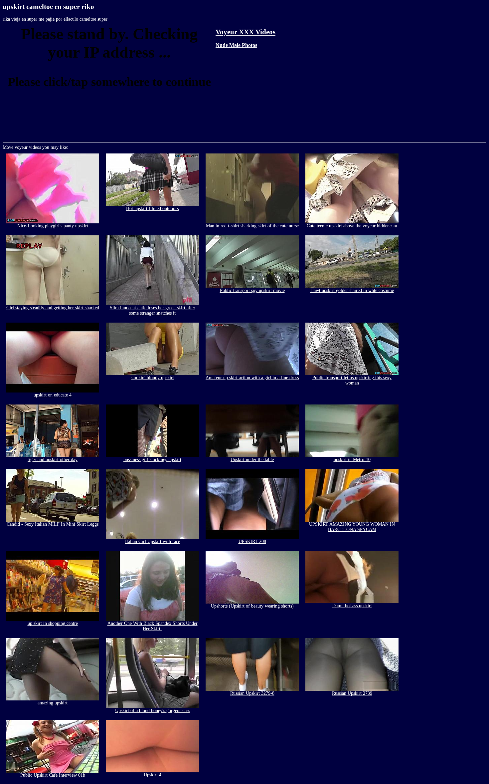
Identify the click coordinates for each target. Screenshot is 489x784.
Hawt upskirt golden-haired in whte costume (352, 290)
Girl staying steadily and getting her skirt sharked (52, 307)
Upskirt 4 (152, 774)
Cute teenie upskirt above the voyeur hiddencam (352, 225)
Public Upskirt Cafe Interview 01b (52, 775)
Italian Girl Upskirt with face (152, 541)
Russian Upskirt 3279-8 (252, 693)
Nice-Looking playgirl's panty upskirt (52, 225)
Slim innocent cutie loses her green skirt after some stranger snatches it (152, 310)
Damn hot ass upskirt (352, 605)
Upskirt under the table (252, 459)
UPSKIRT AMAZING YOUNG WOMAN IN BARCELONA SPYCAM (352, 527)
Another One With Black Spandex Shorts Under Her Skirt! (152, 626)
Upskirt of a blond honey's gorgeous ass (152, 710)
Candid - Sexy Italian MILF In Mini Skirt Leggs (52, 524)
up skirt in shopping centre (53, 623)
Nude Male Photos (236, 45)
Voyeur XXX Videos (245, 32)
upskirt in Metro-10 (352, 459)
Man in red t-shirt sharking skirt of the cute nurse (252, 225)
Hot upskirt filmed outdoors (152, 208)
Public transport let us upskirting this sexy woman (352, 380)
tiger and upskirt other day (53, 459)
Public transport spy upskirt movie (252, 290)
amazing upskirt (53, 702)
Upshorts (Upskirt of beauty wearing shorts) (252, 606)
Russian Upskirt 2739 (352, 693)
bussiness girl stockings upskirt (152, 459)
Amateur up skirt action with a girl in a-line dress (252, 377)
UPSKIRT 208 (252, 541)
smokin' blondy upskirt (152, 377)
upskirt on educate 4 (53, 394)
